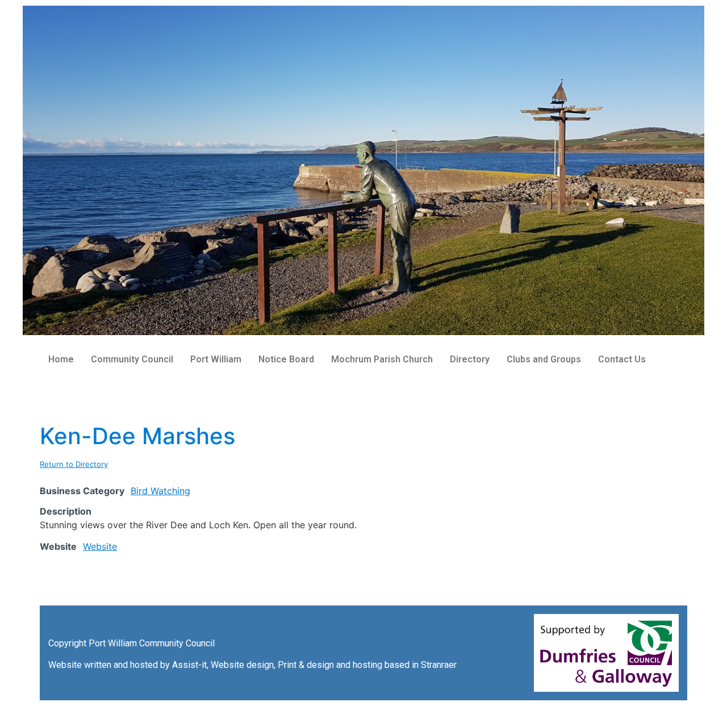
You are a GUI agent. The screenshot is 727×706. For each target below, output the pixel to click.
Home (61, 359)
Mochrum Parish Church (382, 359)
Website (100, 546)
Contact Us (622, 359)
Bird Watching (160, 490)
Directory (470, 359)
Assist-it (189, 664)
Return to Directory (74, 464)
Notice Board (286, 359)
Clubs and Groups (544, 359)
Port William (215, 359)
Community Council (132, 359)
